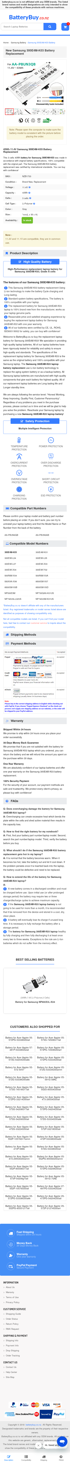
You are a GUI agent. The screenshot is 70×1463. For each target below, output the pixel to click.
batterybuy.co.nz (33, 1424)
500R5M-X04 (11, 575)
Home (6, 42)
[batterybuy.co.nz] (33, 19)
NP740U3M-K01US (45, 598)
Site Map (9, 1377)
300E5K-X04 (10, 569)
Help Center (11, 1372)
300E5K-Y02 (41, 569)
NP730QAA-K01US (45, 593)
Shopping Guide (13, 1313)
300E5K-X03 (41, 563)
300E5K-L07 (10, 563)
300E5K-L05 (41, 558)
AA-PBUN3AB (42, 534)
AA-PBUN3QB (11, 534)
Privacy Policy (12, 1302)
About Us (10, 1287)
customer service (39, 622)
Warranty (9, 1292)
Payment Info (12, 1345)
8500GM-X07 (42, 581)
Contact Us (10, 1367)
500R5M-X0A (42, 575)
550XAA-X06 (11, 581)
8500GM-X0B (11, 587)
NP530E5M (10, 593)
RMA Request (12, 1328)
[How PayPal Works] (53, 1414)
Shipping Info (11, 1340)
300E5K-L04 (10, 558)
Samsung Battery (18, 42)
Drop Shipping (12, 1350)
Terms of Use (12, 1297)
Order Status (11, 1318)
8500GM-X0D (42, 587)
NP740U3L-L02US (13, 598)
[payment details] (35, 713)
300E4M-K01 (42, 552)
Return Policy (12, 1323)
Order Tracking (12, 1355)
